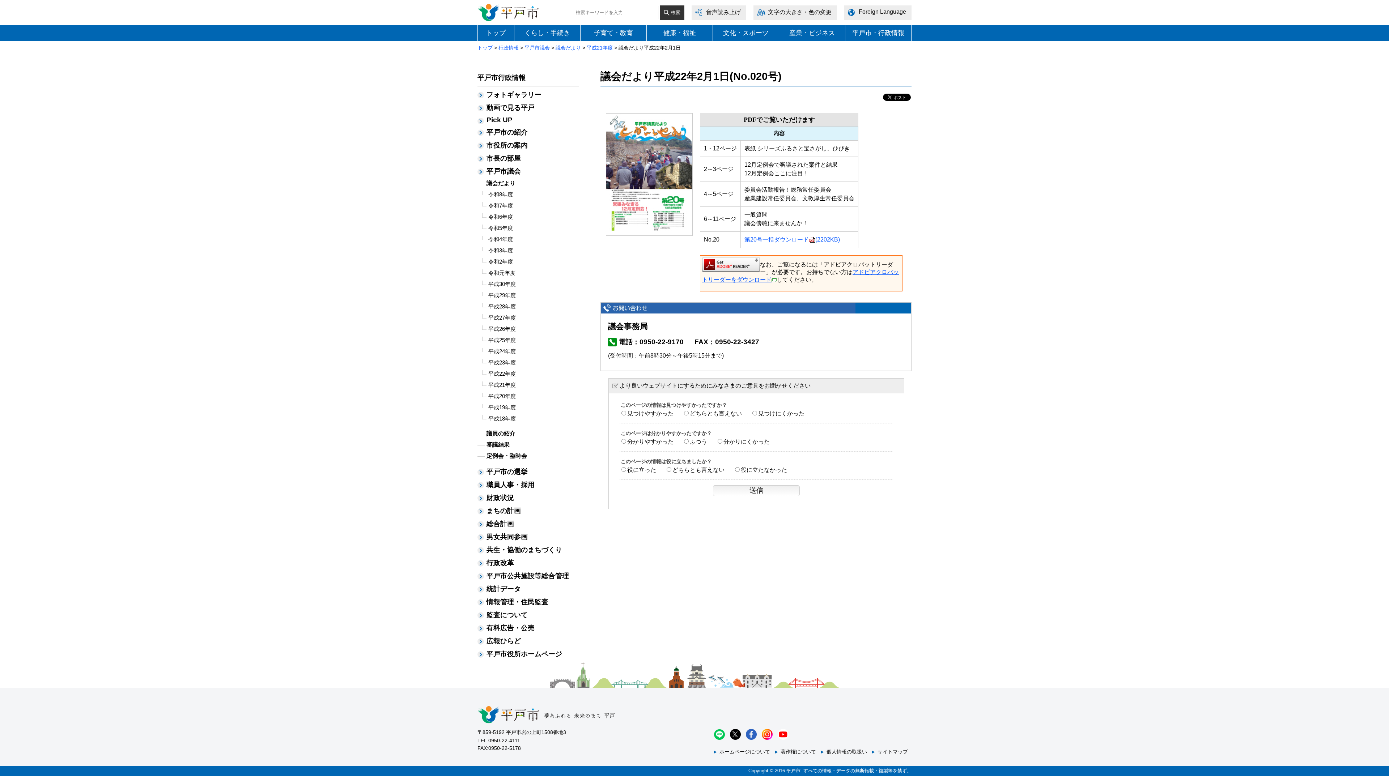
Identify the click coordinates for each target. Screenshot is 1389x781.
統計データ (504, 589)
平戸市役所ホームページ (524, 654)
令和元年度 (501, 273)
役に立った (641, 470)
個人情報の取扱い (847, 752)
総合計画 (500, 524)
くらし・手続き (547, 33)
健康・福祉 (679, 33)
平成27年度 (502, 318)
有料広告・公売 (511, 628)
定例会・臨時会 (507, 456)
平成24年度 (502, 351)
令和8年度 (500, 194)
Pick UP (500, 120)
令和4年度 (500, 239)
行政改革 (500, 563)
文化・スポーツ (746, 33)
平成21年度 (600, 48)
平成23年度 (502, 362)
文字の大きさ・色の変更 (800, 12)
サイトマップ (893, 752)
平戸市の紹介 (507, 132)
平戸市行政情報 (501, 77)
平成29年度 (502, 295)
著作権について (798, 752)
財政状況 (500, 498)
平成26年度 (502, 329)
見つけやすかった (650, 413)
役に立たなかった (764, 470)
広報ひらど (504, 641)
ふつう (698, 442)
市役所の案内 (507, 145)
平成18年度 (502, 418)
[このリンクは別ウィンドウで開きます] (731, 264)
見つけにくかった (781, 413)
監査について (507, 615)
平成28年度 (502, 306)
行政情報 (508, 48)
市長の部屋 (504, 158)
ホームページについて (744, 752)
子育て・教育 (613, 33)
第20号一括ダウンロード (792, 239)
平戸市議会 (537, 48)
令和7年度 (500, 205)
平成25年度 (502, 340)
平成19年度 (502, 407)
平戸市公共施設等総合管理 (528, 576)
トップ (496, 33)
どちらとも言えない (716, 413)
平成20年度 (502, 396)
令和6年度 (500, 217)
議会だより (568, 48)
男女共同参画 (507, 537)
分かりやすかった (650, 442)
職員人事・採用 (511, 484)
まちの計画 (504, 511)
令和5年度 (500, 228)
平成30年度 (502, 284)
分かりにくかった (746, 442)
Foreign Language (882, 12)
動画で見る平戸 (511, 107)
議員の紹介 (501, 433)
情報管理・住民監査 (517, 602)
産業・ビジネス (812, 33)
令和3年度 (500, 250)
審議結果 (498, 444)
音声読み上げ (723, 12)
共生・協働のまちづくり (524, 550)
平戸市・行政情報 (878, 33)
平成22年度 (502, 374)
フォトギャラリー (514, 94)
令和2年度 (500, 262)
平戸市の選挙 (507, 471)
